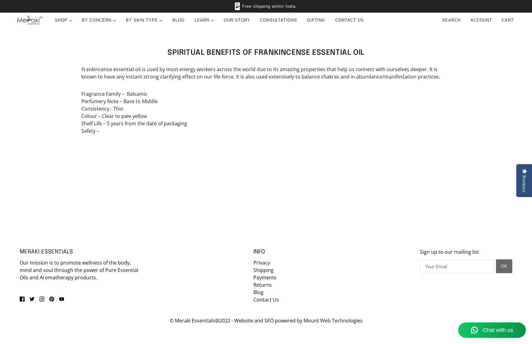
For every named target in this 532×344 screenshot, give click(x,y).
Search (451, 20)
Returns (262, 284)
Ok (504, 266)
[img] (22, 298)
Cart (508, 20)
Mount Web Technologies (333, 320)
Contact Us (266, 299)
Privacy (261, 262)
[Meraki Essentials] (29, 20)
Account (481, 20)
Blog (258, 292)
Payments (264, 277)
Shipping (263, 270)
